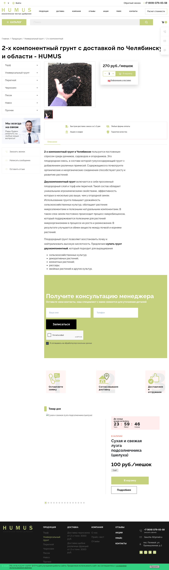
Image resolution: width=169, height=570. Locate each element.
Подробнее (124, 489)
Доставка (60, 11)
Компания (76, 11)
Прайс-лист (97, 537)
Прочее (9, 110)
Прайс (118, 11)
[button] (45, 502)
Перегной (10, 80)
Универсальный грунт (17, 72)
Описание (52, 142)
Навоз (8, 102)
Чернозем (10, 87)
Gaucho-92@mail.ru (153, 537)
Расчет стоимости (156, 11)
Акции (106, 11)
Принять (154, 567)
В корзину (127, 73)
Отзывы (92, 11)
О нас (94, 532)
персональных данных (83, 343)
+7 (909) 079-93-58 (156, 3)
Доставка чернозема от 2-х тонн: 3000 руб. (78, 535)
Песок (8, 95)
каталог (16, 22)
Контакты (133, 11)
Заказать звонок (150, 532)
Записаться (61, 324)
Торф (8, 65)
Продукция (43, 11)
